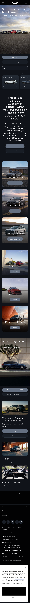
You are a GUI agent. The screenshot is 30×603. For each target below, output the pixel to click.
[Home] (15, 3)
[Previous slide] (22, 73)
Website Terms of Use (8, 533)
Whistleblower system (8, 557)
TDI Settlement (18, 553)
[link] (15, 262)
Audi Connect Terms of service (10, 539)
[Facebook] (4, 522)
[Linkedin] (21, 522)
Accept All (13, 589)
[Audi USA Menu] (3, 3)
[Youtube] (17, 522)
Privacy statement (7, 542)
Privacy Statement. (19, 579)
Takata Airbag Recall (7, 553)
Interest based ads (16, 550)
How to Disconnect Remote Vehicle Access (11, 561)
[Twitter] (8, 522)
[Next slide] (26, 73)
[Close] (25, 567)
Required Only (14, 593)
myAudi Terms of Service (8, 536)
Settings (14, 597)
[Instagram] (12, 522)
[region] (14, 583)
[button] (15, 498)
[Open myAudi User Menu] (26, 3)
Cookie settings (6, 550)
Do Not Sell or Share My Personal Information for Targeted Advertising (12, 546)
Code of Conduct (19, 557)
